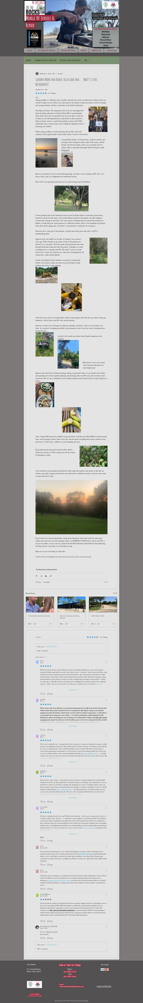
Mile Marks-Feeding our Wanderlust (70, 60)
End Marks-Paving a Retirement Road (45, 60)
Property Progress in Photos (97, 616)
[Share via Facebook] (36, 576)
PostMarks (28, 60)
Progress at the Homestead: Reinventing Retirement (69, 617)
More (86, 60)
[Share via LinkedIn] (46, 576)
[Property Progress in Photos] (103, 604)
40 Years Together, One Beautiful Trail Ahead (39, 616)
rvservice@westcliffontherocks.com (71, 986)
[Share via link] (51, 576)
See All (115, 593)
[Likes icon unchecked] (41, 694)
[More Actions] (106, 662)
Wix (87, 1001)
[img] (102, 969)
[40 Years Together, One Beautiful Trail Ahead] (40, 604)
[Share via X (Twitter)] (41, 576)
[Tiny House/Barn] (71, 604)
